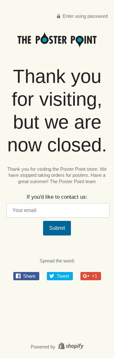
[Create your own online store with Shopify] (70, 346)
